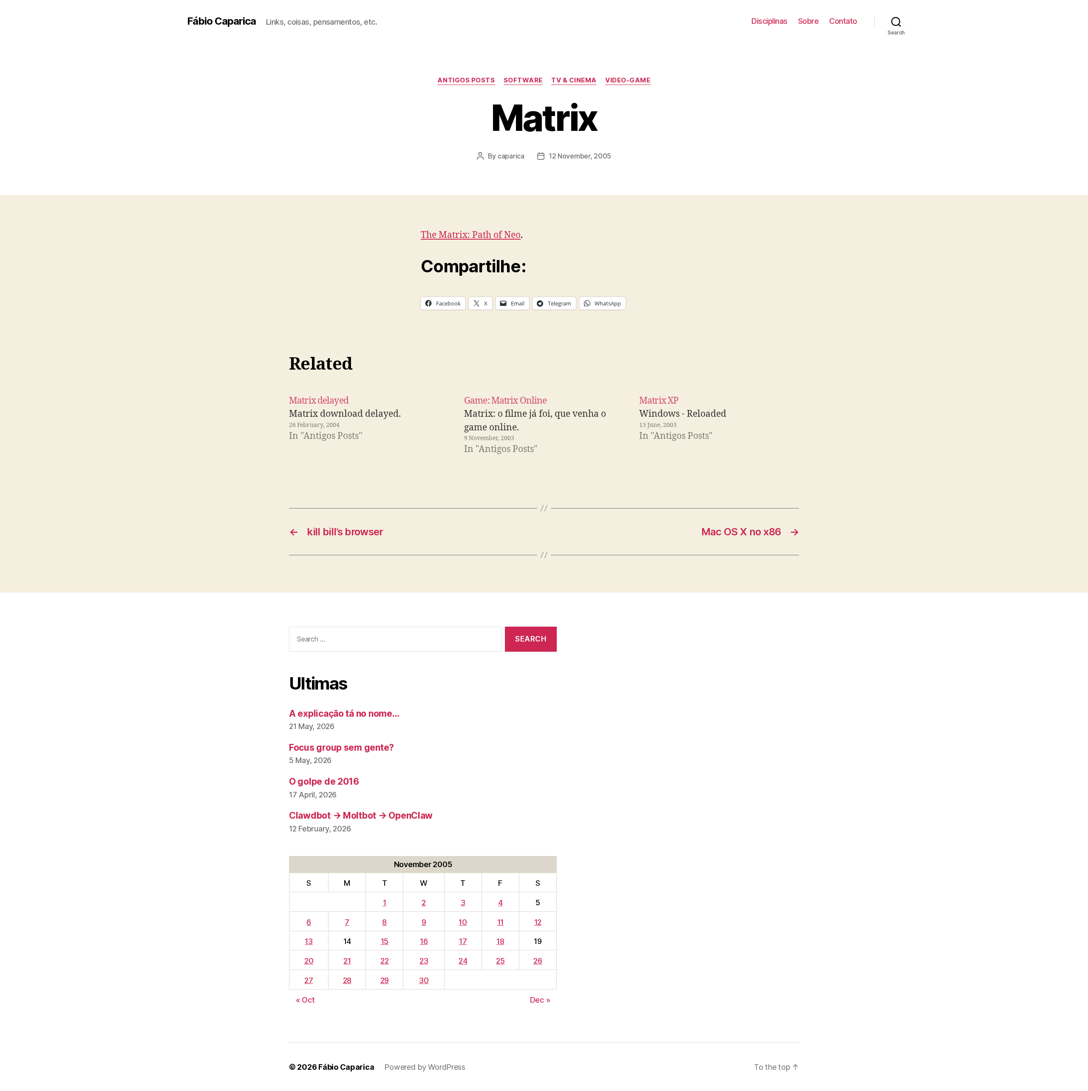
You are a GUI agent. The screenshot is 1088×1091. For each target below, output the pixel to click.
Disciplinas (769, 21)
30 (423, 980)
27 (308, 980)
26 (537, 960)
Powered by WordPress (424, 1067)
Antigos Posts (466, 80)
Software (523, 80)
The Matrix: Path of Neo (471, 235)
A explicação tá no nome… (344, 713)
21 (347, 960)
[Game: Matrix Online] (544, 425)
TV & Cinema (574, 80)
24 (463, 960)
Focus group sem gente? (341, 747)
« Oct (305, 999)
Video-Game (628, 80)
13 (308, 941)
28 (347, 980)
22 (384, 960)
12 (537, 922)
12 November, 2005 (580, 156)
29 (384, 980)
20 (308, 960)
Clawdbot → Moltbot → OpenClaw (361, 815)
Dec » (540, 999)
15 (384, 941)
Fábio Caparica (221, 21)
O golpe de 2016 (324, 781)
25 (500, 960)
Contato (843, 21)
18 (500, 941)
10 (463, 922)
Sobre (808, 21)
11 (500, 922)
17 (463, 941)
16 (424, 941)
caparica (511, 156)
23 (423, 960)
